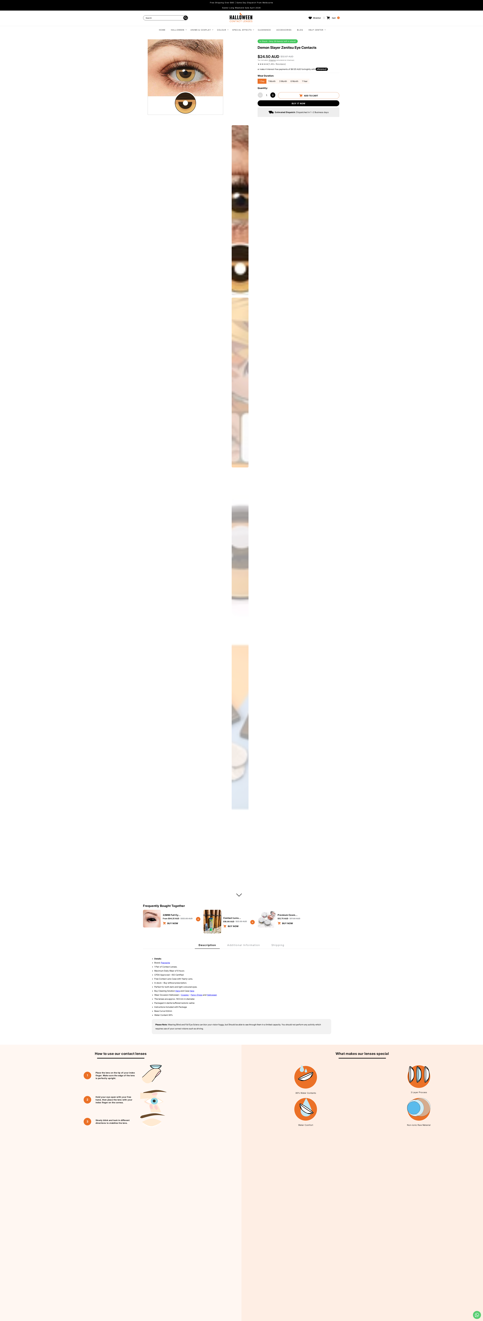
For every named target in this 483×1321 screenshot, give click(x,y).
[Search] (185, 18)
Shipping (272, 60)
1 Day (262, 81)
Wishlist (317, 18)
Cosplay (185, 995)
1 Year (305, 81)
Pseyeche (165, 962)
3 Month (283, 81)
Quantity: (263, 88)
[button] (178, 30)
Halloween (212, 995)
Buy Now (172, 923)
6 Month (294, 81)
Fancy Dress (196, 995)
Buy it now (298, 103)
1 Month (271, 81)
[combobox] (165, 17)
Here (177, 991)
